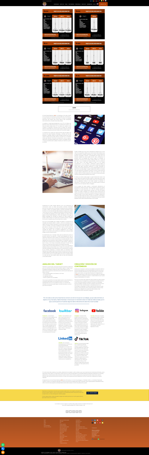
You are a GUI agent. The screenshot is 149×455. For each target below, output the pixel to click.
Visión (45, 421)
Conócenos (56, 4)
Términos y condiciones (47, 426)
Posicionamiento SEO (63, 430)
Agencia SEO (62, 432)
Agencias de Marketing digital (64, 420)
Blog (94, 4)
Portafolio (78, 4)
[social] (90, 1)
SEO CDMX (77, 429)
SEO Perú (61, 433)
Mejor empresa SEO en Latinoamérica (81, 428)
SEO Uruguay (78, 425)
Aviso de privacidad (47, 425)
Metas (45, 424)
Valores (45, 422)
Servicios (62, 4)
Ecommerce (77, 432)
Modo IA (61, 441)
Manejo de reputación (63, 425)
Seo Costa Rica (78, 420)
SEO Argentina (78, 422)
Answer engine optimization (64, 440)
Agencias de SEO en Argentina (80, 436)
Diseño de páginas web (63, 428)
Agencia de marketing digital (64, 426)
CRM (60, 422)
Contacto (83, 4)
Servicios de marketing (63, 429)
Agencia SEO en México (63, 436)
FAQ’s (66, 4)
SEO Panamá (78, 424)
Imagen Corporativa (63, 424)
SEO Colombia (62, 437)
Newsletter (103, 4)
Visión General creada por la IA (80, 437)
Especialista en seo (78, 421)
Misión (45, 420)
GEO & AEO (61, 421)
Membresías (89, 4)
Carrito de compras (78, 433)
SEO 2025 (77, 430)
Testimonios (71, 4)
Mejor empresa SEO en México (80, 426)
